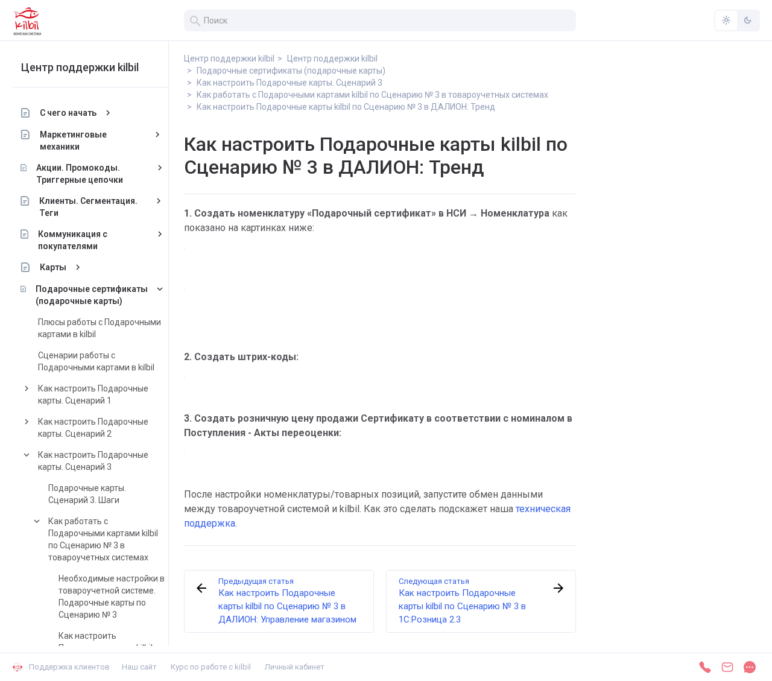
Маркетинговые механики (73, 140)
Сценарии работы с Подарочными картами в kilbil (96, 361)
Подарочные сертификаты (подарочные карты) (92, 295)
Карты (53, 267)
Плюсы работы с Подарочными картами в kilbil (99, 328)
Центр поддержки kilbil (80, 67)
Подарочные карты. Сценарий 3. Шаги (87, 494)
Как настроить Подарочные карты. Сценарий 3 (93, 461)
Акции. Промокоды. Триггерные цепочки (79, 174)
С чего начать (68, 113)
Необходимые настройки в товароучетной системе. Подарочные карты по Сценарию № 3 (112, 596)
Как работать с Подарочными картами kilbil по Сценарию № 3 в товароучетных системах (103, 539)
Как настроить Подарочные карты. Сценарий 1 (93, 394)
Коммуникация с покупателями (72, 240)
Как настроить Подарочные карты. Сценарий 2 (93, 428)
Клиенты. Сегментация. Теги (88, 207)
